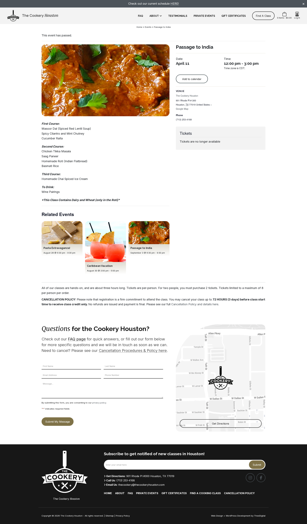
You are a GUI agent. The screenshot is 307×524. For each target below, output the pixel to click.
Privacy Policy (123, 515)
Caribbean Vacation (100, 265)
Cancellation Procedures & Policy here (133, 350)
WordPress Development (238, 515)
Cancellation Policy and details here (194, 304)
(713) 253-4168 (125, 480)
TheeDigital (259, 515)
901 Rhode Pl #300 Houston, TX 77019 (150, 476)
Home (139, 27)
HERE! (174, 3)
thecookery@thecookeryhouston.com (141, 484)
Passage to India (141, 248)
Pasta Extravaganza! (56, 248)
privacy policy (99, 402)
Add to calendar (191, 79)
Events (148, 27)
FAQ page (77, 339)
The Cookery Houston (187, 95)
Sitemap (110, 515)
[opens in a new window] (250, 477)
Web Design (217, 515)
